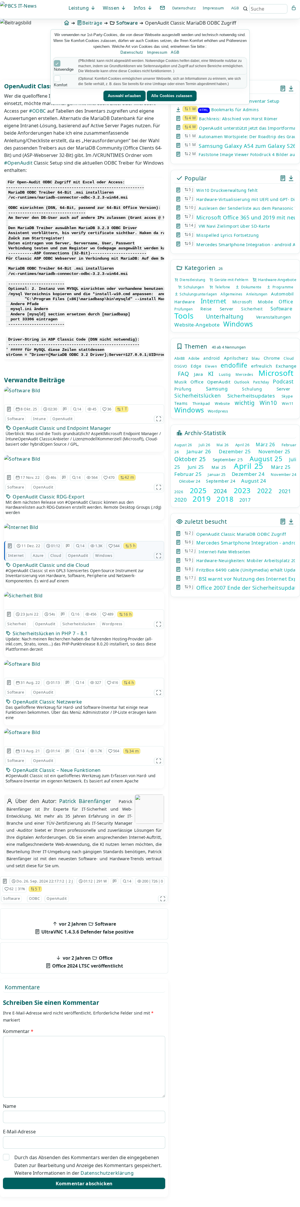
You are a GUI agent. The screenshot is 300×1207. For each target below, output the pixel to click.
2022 (264, 491)
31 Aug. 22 (30, 682)
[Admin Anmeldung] (293, 8)
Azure (38, 555)
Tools (184, 315)
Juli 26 (204, 444)
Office (286, 301)
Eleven (211, 366)
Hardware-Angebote (276, 279)
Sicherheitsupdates (251, 395)
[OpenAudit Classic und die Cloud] (84, 527)
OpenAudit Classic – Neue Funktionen (56, 770)
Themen (195, 346)
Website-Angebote (197, 324)
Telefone (221, 287)
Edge (196, 366)
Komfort (60, 85)
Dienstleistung (191, 279)
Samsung (217, 389)
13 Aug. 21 (30, 751)
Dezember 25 (234, 451)
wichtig (245, 403)
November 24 (283, 474)
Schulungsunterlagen (197, 294)
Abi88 (179, 358)
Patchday (261, 382)
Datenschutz (184, 8)
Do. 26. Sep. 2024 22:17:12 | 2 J (44, 881)
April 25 (248, 466)
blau (256, 358)
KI (211, 374)
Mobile (265, 302)
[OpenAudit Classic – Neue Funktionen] (84, 732)
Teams (181, 403)
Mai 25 (219, 467)
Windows (103, 555)
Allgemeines (232, 294)
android (211, 358)
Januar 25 (217, 474)
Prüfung (183, 389)
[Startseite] (66, 23)
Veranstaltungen (273, 317)
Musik (180, 382)
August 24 (253, 480)
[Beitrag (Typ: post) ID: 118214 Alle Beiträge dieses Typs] (5, 881)
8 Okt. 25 (29, 409)
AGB (235, 8)
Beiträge (92, 23)
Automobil (282, 294)
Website (222, 403)
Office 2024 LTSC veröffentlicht (87, 962)
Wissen (112, 8)
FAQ (183, 374)
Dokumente (250, 287)
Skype (287, 396)
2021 (285, 491)
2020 (180, 499)
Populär (195, 178)
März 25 (280, 467)
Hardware (184, 302)
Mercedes (244, 374)
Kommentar (18, 1031)
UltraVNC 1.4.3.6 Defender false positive (87, 928)
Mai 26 (223, 444)
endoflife (234, 365)
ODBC (34, 898)
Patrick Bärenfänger (85, 801)
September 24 (220, 481)
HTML (204, 110)
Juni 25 (196, 467)
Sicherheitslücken (79, 623)
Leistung (79, 8)
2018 (225, 499)
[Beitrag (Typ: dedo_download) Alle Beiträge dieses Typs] (291, 88)
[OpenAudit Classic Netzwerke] (84, 664)
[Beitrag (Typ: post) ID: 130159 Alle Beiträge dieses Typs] (9, 409)
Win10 (268, 403)
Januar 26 (199, 451)
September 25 (228, 459)
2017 (244, 500)
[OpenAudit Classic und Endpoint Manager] (84, 390)
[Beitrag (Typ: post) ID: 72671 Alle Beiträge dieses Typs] (9, 614)
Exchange (286, 366)
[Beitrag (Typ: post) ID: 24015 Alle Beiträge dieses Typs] (10, 546)
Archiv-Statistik (204, 433)
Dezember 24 (248, 474)
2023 (242, 490)
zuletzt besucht (205, 521)
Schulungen (193, 287)
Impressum (213, 8)
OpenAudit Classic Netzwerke (46, 702)
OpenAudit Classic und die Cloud (50, 565)
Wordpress (112, 623)
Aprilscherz (236, 358)
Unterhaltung (225, 316)
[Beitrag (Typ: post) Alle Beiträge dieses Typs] (282, 88)
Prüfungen (183, 309)
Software (127, 23)
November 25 (274, 451)
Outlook (242, 382)
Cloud (56, 555)
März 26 (265, 444)
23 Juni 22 (29, 614)
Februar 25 (188, 474)
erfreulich (261, 366)
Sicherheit (16, 623)
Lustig (225, 374)
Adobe (194, 358)
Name (9, 1106)
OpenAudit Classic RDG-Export (48, 497)
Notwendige (64, 69)
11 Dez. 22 (30, 546)
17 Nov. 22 (30, 477)
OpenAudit (62, 418)
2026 (178, 491)
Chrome (272, 358)
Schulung (252, 389)
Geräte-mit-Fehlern (230, 279)
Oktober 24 (189, 481)
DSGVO (180, 366)
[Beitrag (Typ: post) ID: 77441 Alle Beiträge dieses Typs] (9, 478)
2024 (220, 491)
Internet (16, 555)
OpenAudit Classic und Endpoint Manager (61, 428)
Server (226, 309)
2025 (198, 490)
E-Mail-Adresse (19, 1131)
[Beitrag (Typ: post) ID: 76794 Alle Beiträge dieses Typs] (9, 683)
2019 (201, 498)
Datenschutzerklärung (107, 1173)
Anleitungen (256, 294)
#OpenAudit (18, 163)
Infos (140, 8)
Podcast (283, 381)
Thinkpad (201, 403)
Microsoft (242, 302)
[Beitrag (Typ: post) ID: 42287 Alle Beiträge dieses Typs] (9, 751)
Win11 (288, 403)
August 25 (266, 458)
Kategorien (199, 268)
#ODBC (37, 111)
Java (198, 374)
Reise (206, 309)
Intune (39, 418)
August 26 (183, 444)
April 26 (242, 444)
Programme (282, 287)
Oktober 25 (190, 459)
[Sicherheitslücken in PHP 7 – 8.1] (84, 595)
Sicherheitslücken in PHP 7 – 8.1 (49, 633)
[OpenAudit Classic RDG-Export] (84, 459)
